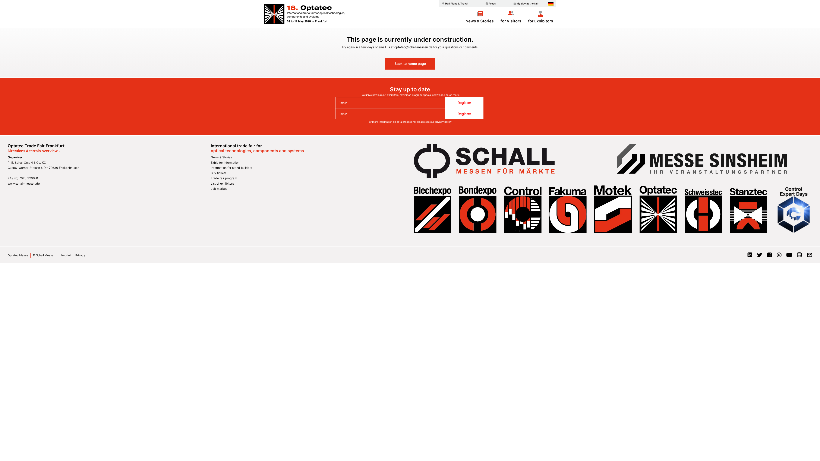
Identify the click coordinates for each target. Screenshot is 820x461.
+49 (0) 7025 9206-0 (23, 178)
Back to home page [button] (410, 63)
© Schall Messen (44, 255)
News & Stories (480, 21)
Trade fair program (224, 178)
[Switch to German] (551, 4)
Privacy (80, 255)
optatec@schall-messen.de (413, 47)
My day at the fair (528, 3)
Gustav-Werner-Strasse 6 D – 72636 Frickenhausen (43, 167)
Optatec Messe (18, 255)
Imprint (66, 255)
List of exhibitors (222, 183)
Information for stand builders (231, 167)
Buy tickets (218, 173)
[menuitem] (454, 3)
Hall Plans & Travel (456, 3)
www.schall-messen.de (24, 183)
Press (492, 3)
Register (464, 103)
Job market (219, 188)
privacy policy (443, 121)
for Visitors (511, 21)
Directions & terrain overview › (34, 151)
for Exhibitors (540, 21)
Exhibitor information (225, 162)
